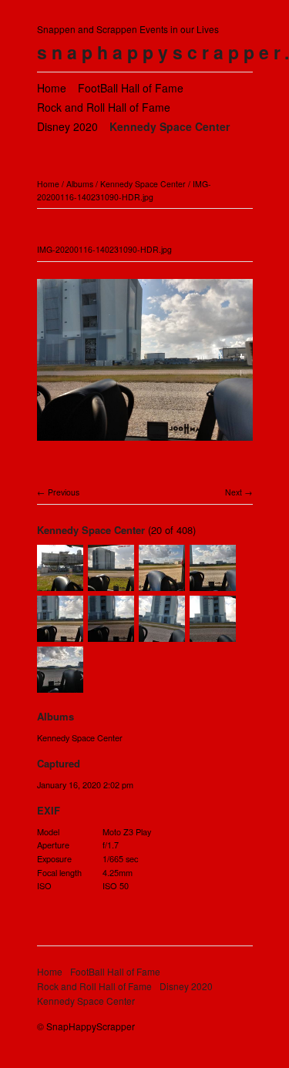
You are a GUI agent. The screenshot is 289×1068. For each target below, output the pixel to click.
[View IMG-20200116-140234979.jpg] (111, 634)
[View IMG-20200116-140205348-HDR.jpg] (111, 583)
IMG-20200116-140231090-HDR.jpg (124, 190)
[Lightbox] (145, 443)
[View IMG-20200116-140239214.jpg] (213, 634)
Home (51, 88)
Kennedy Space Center (169, 126)
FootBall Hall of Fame (130, 88)
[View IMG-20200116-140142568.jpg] (60, 583)
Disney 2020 (67, 126)
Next (233, 492)
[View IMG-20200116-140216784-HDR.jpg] (162, 583)
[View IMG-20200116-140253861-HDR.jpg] (60, 685)
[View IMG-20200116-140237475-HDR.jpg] (162, 634)
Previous (63, 492)
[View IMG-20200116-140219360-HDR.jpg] (213, 583)
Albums (79, 184)
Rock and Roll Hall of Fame (103, 107)
